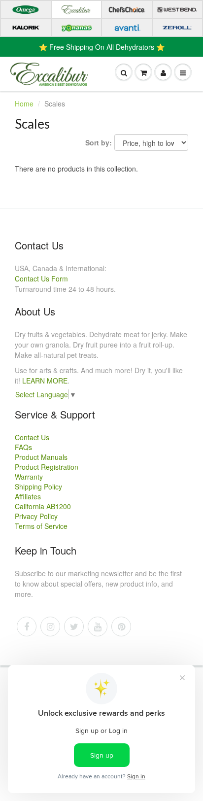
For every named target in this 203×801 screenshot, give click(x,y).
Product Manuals (41, 457)
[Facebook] (26, 626)
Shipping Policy (38, 486)
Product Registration (46, 467)
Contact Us (32, 437)
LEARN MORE (45, 380)
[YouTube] (97, 626)
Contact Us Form (41, 278)
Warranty (29, 477)
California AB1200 (43, 506)
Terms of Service (41, 526)
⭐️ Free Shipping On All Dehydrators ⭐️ (102, 47)
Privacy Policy (36, 516)
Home (24, 103)
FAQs (23, 447)
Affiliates (28, 496)
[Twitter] (74, 626)
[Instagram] (50, 626)
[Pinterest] (121, 626)
